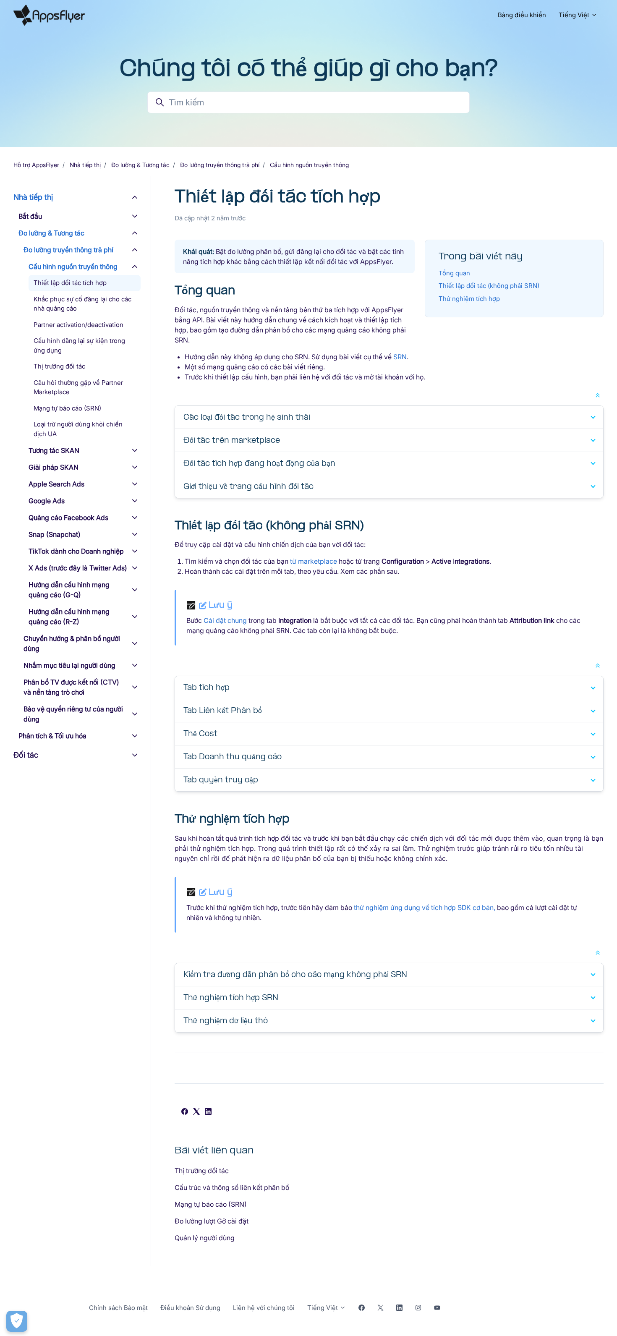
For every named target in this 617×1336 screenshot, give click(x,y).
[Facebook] (184, 1112)
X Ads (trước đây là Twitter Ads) (78, 568)
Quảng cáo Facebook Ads (68, 517)
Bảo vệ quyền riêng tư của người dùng (73, 714)
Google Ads (47, 501)
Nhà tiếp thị (85, 164)
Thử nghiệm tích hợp (469, 299)
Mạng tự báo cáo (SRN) (211, 1204)
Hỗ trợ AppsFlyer (36, 164)
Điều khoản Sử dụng (190, 1308)
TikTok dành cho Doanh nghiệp (76, 551)
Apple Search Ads (56, 484)
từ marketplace (313, 561)
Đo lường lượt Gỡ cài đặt (211, 1221)
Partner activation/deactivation (78, 325)
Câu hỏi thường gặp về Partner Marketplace (78, 387)
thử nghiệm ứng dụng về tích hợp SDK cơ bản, (424, 907)
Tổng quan (454, 273)
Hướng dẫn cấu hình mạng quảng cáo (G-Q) (69, 589)
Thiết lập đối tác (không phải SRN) (489, 286)
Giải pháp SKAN (53, 467)
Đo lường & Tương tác (140, 164)
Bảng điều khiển (522, 15)
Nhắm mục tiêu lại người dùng (69, 665)
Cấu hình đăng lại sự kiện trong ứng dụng (79, 345)
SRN (400, 357)
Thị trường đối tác (202, 1170)
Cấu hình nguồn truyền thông (309, 164)
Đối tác (25, 754)
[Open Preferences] (16, 1321)
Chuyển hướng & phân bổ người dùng (72, 643)
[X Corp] (196, 1112)
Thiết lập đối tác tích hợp (70, 283)
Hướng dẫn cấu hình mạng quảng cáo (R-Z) (69, 616)
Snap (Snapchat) (55, 534)
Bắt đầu (30, 216)
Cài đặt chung (225, 620)
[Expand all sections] (598, 394)
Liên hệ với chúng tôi (264, 1308)
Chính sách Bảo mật (118, 1308)
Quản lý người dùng (205, 1238)
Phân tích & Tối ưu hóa (52, 736)
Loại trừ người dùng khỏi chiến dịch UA (78, 429)
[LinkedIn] (208, 1112)
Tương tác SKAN (54, 450)
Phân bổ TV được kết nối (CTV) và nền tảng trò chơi (71, 687)
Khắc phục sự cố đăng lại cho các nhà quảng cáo (82, 304)
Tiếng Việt (575, 15)
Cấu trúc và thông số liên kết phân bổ (232, 1187)
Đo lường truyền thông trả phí (219, 164)
